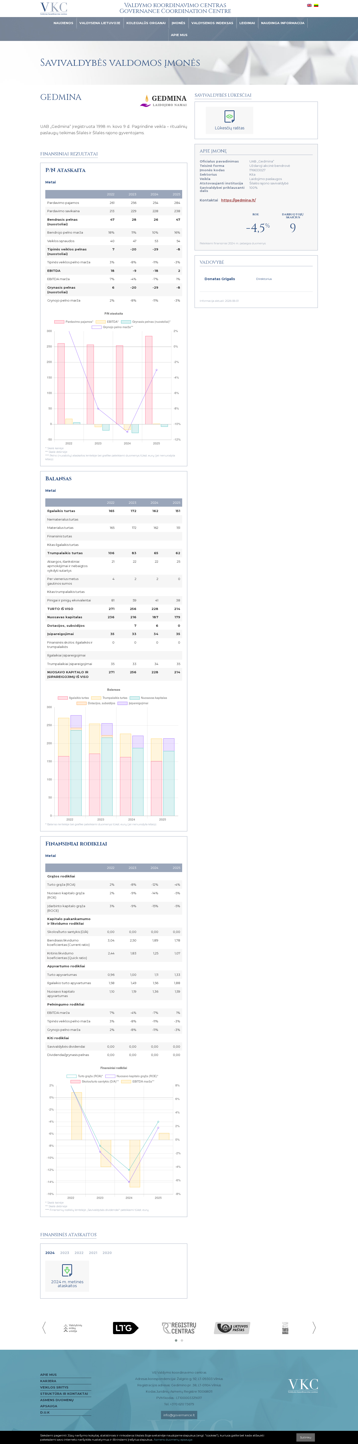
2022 (79, 1253)
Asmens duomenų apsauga (57, 1403)
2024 (50, 1253)
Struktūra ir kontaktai (64, 1394)
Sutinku (305, 1437)
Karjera (48, 1381)
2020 (107, 1253)
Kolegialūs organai (146, 23)
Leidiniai (247, 23)
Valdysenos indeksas (212, 23)
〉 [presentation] (314, 1327)
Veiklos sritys (54, 1387)
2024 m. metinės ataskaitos (67, 1284)
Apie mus (179, 35)
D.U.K (45, 1412)
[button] (176, 1340)
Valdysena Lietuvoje (99, 23)
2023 (64, 1253)
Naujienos (63, 23)
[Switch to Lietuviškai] (316, 5)
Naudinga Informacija (282, 23)
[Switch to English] (309, 5)
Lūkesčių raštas (229, 128)
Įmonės (178, 23)
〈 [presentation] (44, 1327)
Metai (50, 182)
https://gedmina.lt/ (238, 200)
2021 (93, 1253)
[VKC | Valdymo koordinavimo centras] (53, 8)
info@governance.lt (179, 1415)
